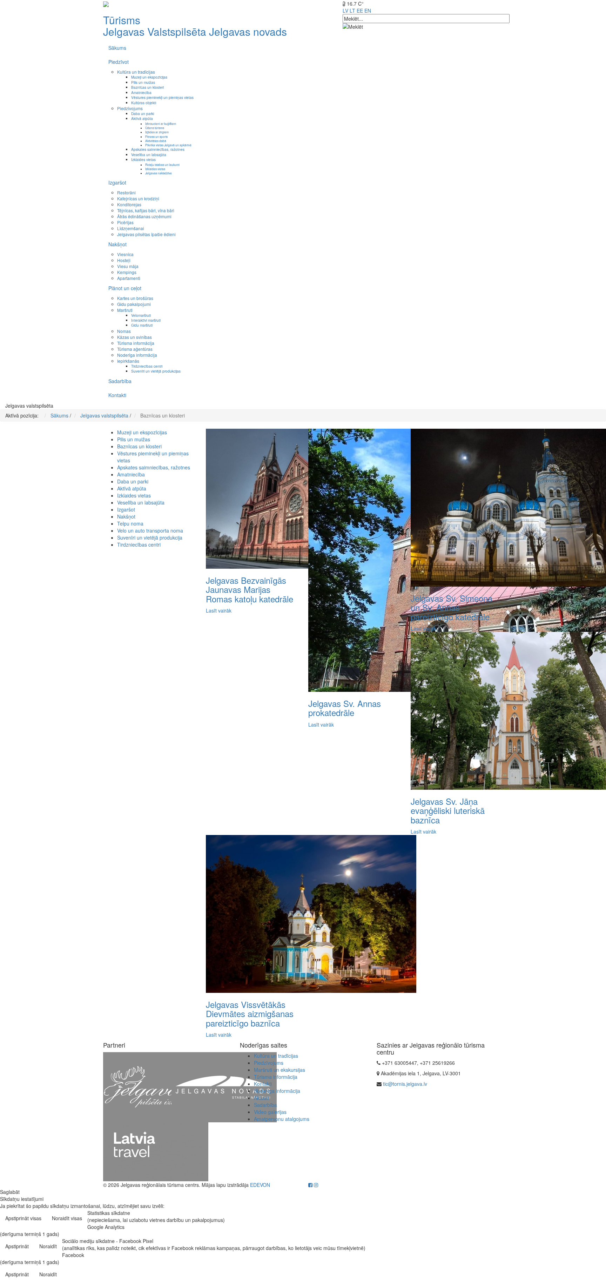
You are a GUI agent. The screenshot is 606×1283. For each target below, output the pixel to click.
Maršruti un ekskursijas (279, 1069)
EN (367, 10)
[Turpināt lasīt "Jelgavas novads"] (224, 1086)
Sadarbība (120, 381)
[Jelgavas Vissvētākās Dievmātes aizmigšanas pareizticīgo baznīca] (311, 913)
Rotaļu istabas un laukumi (162, 164)
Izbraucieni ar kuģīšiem (160, 123)
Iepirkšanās (128, 361)
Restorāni (126, 192)
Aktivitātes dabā (155, 141)
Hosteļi (123, 260)
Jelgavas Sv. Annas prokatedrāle (344, 708)
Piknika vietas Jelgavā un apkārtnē (168, 145)
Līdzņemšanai (130, 228)
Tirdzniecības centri (146, 366)
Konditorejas (129, 204)
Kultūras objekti (143, 102)
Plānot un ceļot (124, 288)
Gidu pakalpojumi (134, 304)
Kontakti (117, 395)
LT (352, 10)
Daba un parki (142, 113)
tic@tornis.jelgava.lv (405, 1083)
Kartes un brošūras (135, 298)
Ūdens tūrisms (154, 128)
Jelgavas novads (248, 31)
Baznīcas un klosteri (147, 87)
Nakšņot (117, 244)
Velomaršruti (141, 315)
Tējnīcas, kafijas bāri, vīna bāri (145, 210)
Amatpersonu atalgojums (281, 1118)
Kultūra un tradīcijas (136, 72)
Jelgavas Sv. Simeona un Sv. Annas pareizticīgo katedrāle (451, 607)
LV (345, 10)
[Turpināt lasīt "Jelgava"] (155, 1086)
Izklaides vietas (143, 159)
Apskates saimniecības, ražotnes (157, 149)
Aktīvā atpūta (142, 118)
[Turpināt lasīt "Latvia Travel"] (155, 1151)
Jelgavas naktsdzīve (158, 173)
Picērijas (125, 222)
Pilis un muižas (143, 82)
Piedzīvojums (130, 108)
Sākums (117, 47)
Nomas (124, 331)
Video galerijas (270, 1111)
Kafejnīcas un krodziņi (138, 198)
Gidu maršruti (142, 325)
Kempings (126, 272)
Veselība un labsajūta (148, 154)
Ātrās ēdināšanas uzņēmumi (144, 216)
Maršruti (125, 310)
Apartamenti (128, 278)
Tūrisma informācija (135, 343)
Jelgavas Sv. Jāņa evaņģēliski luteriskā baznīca (448, 810)
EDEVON (260, 1184)
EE (360, 10)
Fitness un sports (156, 136)
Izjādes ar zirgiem (157, 132)
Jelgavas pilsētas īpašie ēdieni (146, 234)
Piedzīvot (118, 61)
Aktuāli (261, 1097)
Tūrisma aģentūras (135, 349)
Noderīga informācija (137, 355)
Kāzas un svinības (134, 337)
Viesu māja (128, 266)
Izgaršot (117, 182)
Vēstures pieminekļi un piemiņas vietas (162, 97)
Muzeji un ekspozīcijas (149, 77)
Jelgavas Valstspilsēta (154, 31)
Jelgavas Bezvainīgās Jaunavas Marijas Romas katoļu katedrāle (249, 589)
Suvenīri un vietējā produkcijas (156, 371)
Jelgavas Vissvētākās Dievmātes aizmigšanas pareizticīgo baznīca (250, 1013)
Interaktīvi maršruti (146, 320)
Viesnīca (125, 254)
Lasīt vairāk (218, 610)
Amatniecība (141, 92)
